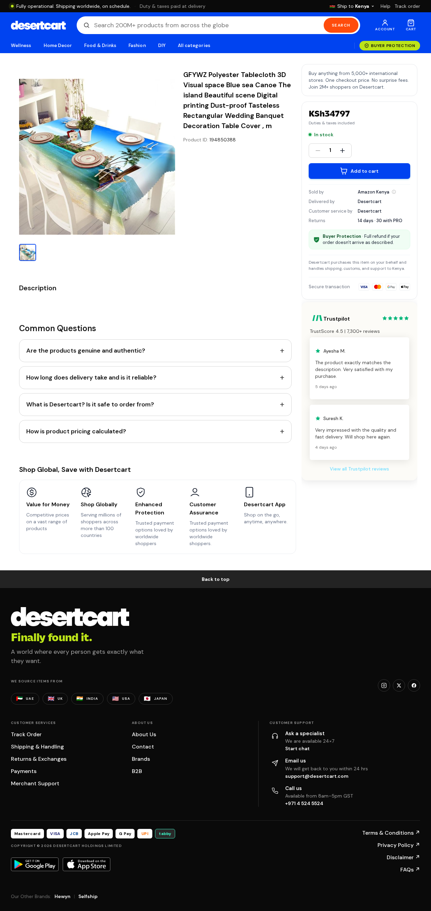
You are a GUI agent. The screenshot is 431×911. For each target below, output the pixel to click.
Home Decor (58, 45)
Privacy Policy (399, 845)
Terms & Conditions (391, 832)
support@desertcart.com (317, 776)
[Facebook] (414, 685)
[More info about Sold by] (394, 192)
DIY (162, 45)
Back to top (216, 579)
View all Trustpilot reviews (359, 469)
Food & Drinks (100, 45)
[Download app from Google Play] (35, 864)
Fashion (136, 45)
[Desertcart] (38, 25)
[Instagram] (384, 685)
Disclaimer (403, 857)
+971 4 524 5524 (304, 803)
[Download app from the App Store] (86, 864)
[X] (399, 685)
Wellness (21, 45)
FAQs (410, 869)
